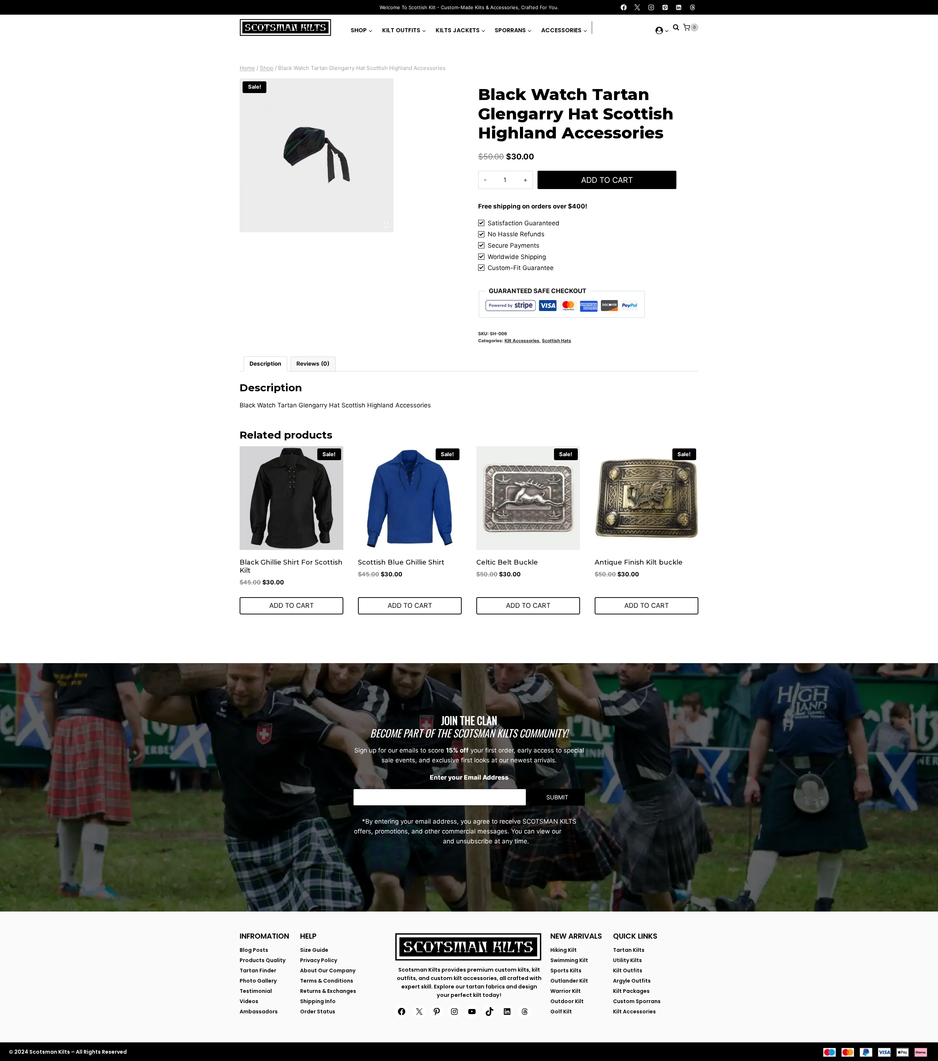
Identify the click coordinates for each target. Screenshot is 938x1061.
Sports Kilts (565, 970)
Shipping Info (318, 1001)
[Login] (662, 30)
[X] (637, 7)
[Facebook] (624, 7)
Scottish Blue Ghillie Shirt (401, 562)
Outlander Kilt (569, 980)
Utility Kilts (627, 960)
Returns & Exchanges (328, 991)
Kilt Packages (631, 991)
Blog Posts (254, 950)
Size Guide (314, 950)
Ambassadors (259, 1011)
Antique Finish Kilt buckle (639, 562)
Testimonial (256, 991)
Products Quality (262, 960)
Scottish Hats (556, 340)
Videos (249, 1001)
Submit (557, 797)
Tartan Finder (258, 970)
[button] (666, 30)
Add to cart (607, 180)
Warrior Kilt (565, 991)
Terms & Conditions (326, 980)
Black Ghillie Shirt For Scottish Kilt (291, 566)
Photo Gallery (258, 980)
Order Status (317, 1011)
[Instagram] (651, 7)
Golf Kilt (561, 1011)
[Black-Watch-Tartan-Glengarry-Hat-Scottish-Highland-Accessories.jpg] (317, 155)
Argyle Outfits (632, 980)
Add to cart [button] (291, 605)
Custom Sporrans (637, 1001)
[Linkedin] (679, 7)
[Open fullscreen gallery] (386, 225)
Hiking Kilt (563, 950)
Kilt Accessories (522, 340)
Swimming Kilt (569, 960)
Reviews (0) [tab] (312, 363)
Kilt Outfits (627, 970)
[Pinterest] (665, 7)
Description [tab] (265, 363)
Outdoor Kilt (567, 1001)
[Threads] (692, 7)
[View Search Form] (676, 27)
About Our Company (327, 970)
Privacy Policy (318, 960)
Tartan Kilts (629, 950)
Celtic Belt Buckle (507, 562)
